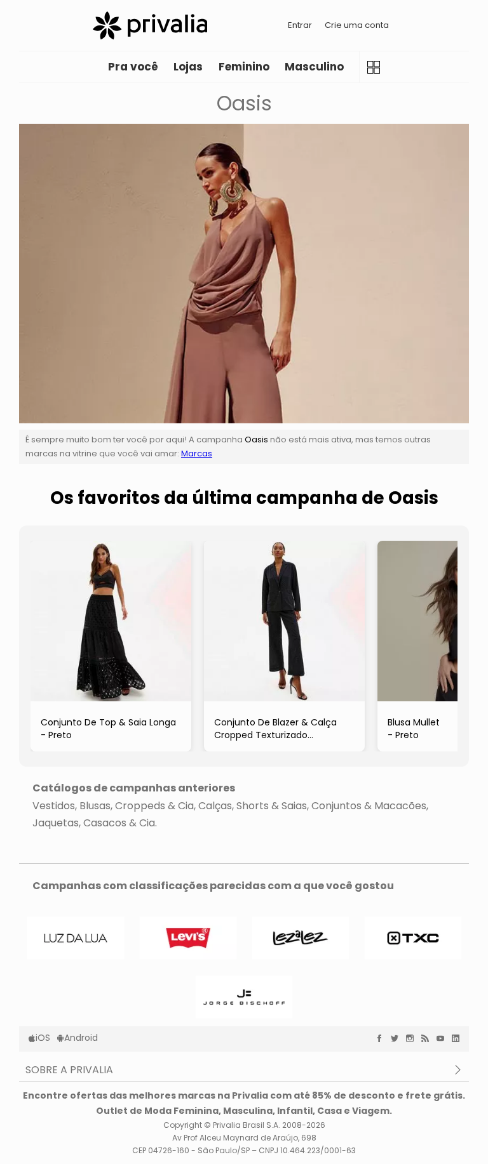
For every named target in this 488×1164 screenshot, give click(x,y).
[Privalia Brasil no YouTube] (443, 1038)
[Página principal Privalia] (150, 25)
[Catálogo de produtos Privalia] (373, 67)
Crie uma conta (357, 25)
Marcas (196, 453)
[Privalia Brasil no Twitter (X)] (397, 1038)
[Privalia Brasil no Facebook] (382, 1038)
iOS (43, 1037)
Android (81, 1037)
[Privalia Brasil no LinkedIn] (458, 1038)
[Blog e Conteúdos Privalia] (428, 1038)
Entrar (300, 25)
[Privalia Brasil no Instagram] (413, 1038)
